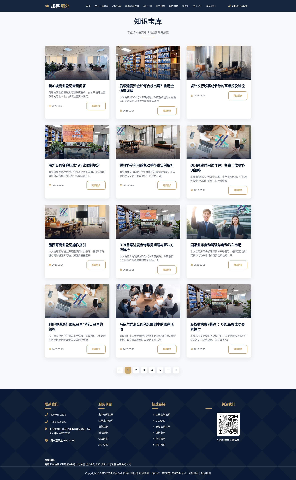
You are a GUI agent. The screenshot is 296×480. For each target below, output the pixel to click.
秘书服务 (160, 6)
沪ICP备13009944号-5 (173, 473)
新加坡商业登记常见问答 (67, 85)
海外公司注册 (108, 464)
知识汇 (185, 6)
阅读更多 (96, 105)
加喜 (60, 6)
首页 (88, 6)
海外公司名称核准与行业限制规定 (74, 165)
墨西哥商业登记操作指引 (67, 244)
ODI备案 (116, 6)
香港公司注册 (77, 464)
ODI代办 (65, 464)
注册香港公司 (124, 464)
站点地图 (206, 473)
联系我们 (210, 6)
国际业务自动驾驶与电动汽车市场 (215, 244)
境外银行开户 (93, 464)
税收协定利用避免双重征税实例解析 (146, 165)
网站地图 (193, 473)
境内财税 (173, 6)
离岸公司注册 (132, 6)
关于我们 (197, 6)
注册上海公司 (101, 6)
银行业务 (147, 6)
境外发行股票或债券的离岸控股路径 (217, 85)
